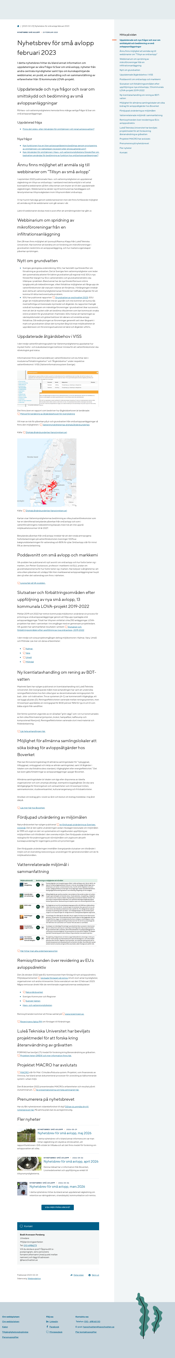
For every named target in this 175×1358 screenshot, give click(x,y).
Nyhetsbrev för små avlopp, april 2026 (71, 1161)
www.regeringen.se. (74, 1014)
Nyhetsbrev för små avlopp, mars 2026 (57, 1187)
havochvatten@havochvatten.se (98, 1327)
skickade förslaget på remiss (54, 978)
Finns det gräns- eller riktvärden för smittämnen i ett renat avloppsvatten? (58, 129)
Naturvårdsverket (34, 992)
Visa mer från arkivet (57, 1207)
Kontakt (123, 152)
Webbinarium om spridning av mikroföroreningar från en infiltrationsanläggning (134, 62)
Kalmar (29, 648)
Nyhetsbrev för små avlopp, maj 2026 (64, 1133)
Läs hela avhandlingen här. (32, 731)
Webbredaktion (34, 1278)
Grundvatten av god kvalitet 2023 (71, 297)
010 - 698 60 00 (92, 1321)
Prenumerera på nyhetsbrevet (134, 143)
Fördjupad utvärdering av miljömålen (138, 110)
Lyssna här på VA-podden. (32, 583)
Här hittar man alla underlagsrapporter (38, 951)
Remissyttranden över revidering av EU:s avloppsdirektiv (139, 122)
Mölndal (30, 661)
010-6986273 (30, 1245)
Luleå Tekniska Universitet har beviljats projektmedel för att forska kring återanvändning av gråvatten (138, 131)
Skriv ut (95, 1275)
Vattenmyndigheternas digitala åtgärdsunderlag (66, 424)
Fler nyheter (126, 148)
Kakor (5, 1327)
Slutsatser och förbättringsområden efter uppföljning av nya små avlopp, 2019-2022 (50, 629)
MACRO (24, 1072)
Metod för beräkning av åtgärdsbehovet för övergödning (47, 414)
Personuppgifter (10, 1337)
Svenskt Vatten (33, 1001)
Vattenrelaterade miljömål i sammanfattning (141, 115)
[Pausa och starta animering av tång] (153, 1316)
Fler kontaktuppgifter (86, 1332)
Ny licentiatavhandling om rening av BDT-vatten (140, 97)
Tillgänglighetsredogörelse (15, 1332)
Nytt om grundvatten (130, 70)
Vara (28, 653)
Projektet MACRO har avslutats (135, 138)
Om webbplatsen (10, 1321)
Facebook (54, 1327)
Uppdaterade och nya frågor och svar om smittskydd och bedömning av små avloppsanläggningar (140, 43)
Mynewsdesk (55, 1332)
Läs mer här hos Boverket (32, 808)
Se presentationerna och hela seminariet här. (57, 1090)
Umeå (29, 657)
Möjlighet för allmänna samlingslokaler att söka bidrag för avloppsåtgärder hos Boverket (142, 104)
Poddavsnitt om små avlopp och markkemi (140, 79)
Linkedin (53, 1321)
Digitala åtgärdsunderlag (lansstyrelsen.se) (46, 432)
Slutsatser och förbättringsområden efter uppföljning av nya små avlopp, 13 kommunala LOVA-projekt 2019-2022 (142, 87)
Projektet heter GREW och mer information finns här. (46, 1055)
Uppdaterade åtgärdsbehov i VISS (136, 74)
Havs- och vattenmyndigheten (18, 26)
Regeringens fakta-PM (31, 1021)
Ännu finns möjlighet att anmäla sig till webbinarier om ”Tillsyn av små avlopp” (138, 53)
